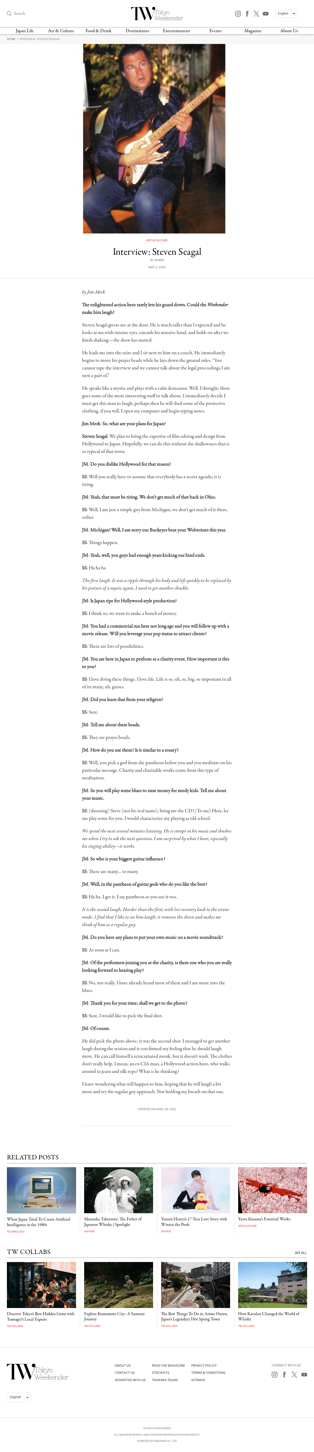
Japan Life (25, 31)
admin (159, 260)
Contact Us (125, 1373)
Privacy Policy (204, 1366)
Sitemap (198, 1380)
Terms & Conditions (208, 1373)
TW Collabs (15, 1326)
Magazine (253, 31)
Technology (16, 1231)
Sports (166, 1231)
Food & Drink (98, 31)
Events (215, 31)
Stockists (160, 1373)
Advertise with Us (130, 1380)
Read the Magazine (168, 1366)
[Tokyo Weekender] (38, 1378)
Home (11, 39)
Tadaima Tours (165, 1380)
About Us (289, 31)
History (89, 1231)
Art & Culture (61, 31)
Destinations (137, 31)
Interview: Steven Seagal (40, 39)
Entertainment (176, 31)
